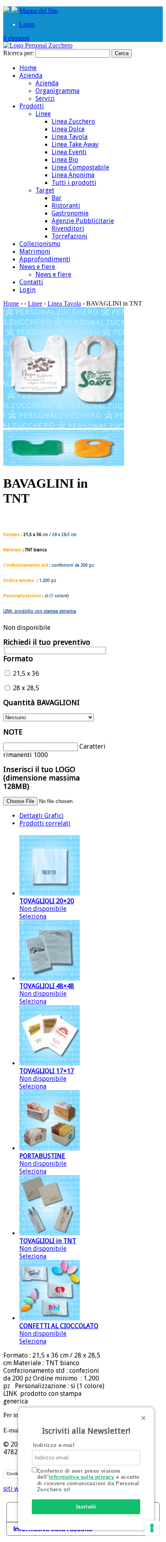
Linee (43, 114)
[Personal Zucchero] (38, 45)
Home (28, 68)
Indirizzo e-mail (54, 1445)
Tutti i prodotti (74, 182)
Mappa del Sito (38, 10)
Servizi (45, 98)
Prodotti (31, 106)
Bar (57, 198)
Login (27, 24)
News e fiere (37, 267)
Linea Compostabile (80, 167)
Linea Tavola (69, 137)
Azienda (30, 75)
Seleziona (32, 916)
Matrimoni (34, 251)
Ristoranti (66, 205)
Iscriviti (86, 1507)
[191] (63, 463)
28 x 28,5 (25, 688)
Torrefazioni (69, 236)
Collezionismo (39, 244)
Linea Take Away (75, 144)
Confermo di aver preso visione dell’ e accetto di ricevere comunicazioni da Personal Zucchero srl (88, 1480)
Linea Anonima (73, 175)
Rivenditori (68, 228)
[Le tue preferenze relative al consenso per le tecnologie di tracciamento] (152, 1528)
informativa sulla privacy (81, 1477)
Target (44, 190)
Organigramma (57, 91)
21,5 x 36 (25, 673)
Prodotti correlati (45, 823)
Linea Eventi (69, 152)
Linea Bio (65, 160)
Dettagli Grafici (41, 816)
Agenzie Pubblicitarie (83, 221)
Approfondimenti (45, 259)
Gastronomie (70, 213)
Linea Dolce (68, 129)
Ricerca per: (18, 53)
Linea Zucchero (73, 121)
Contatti (31, 282)
